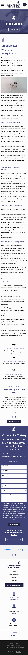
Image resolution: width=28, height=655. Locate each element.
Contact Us (14, 580)
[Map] (14, 613)
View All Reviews (14, 421)
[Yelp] (16, 635)
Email (3, 480)
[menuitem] (6, 647)
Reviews (14, 577)
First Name (5, 465)
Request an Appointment (14, 585)
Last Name (5, 470)
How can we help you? (8, 495)
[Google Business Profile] (11, 635)
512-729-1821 (14, 599)
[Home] (13, 4)
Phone (4, 475)
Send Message (14, 524)
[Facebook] (14, 635)
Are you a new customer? (9, 490)
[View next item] (15, 417)
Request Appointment (14, 539)
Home (14, 571)
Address (4, 485)
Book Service (14, 29)
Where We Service (14, 574)
